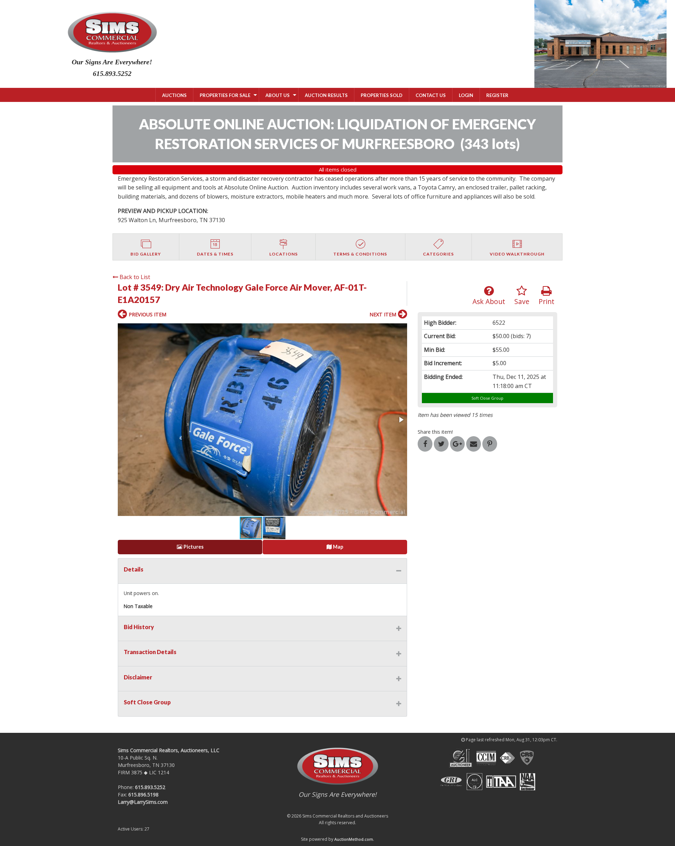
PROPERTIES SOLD (382, 95)
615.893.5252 (150, 787)
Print (546, 301)
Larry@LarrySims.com (143, 802)
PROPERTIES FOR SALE (225, 95)
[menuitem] (174, 95)
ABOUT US (277, 95)
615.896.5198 (143, 794)
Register (497, 95)
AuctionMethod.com (353, 839)
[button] (262, 419)
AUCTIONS (174, 95)
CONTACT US (431, 95)
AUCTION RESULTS (326, 95)
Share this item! (435, 431)
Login (466, 95)
